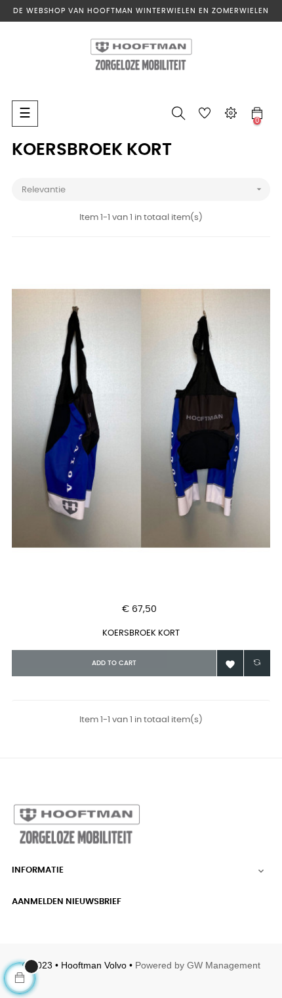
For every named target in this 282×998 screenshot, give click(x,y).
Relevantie (143, 189)
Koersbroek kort (141, 633)
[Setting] (231, 113)
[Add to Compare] (257, 663)
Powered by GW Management (197, 965)
